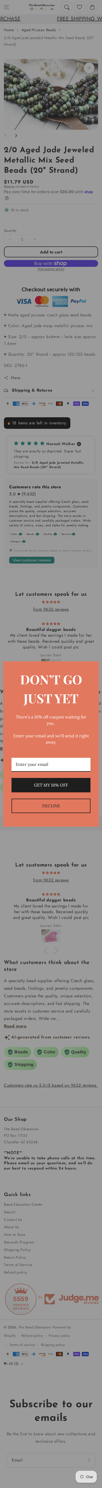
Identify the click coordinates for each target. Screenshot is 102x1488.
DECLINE (51, 805)
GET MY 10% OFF (51, 785)
